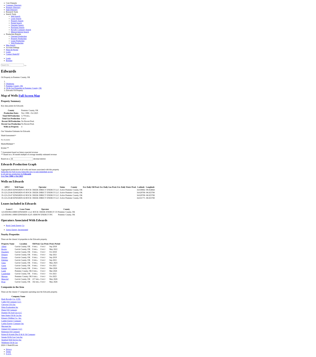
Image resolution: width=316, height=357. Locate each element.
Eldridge (4, 260)
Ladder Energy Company (11, 321)
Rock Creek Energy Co (15, 225)
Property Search (17, 21)
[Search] (25, 65)
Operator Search (17, 25)
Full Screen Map (29, 95)
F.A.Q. (8, 354)
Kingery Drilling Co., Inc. (11, 318)
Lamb (3, 271)
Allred (3, 246)
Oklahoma (10, 84)
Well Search (15, 16)
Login (8, 58)
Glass (3, 263)
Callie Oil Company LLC (11, 302)
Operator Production (19, 36)
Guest (3, 265)
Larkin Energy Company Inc (12, 324)
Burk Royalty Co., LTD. (11, 299)
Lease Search (16, 19)
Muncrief (5, 279)
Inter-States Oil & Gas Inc (11, 315)
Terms (8, 352)
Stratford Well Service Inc (11, 340)
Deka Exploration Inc (9, 307)
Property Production (19, 39)
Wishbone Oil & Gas (9, 343)
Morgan (4, 276)
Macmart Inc (6, 326)
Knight (4, 268)
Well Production (17, 43)
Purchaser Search (17, 27)
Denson (4, 257)
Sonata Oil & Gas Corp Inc (12, 337)
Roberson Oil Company (10, 332)
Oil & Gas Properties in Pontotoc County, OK (24, 88)
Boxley (4, 249)
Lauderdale (5, 274)
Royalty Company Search (21, 30)
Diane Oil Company (9, 310)
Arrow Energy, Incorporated (17, 230)
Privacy (9, 349)
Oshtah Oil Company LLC (11, 329)
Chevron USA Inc (8, 305)
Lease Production (17, 41)
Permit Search (16, 23)
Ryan (3, 282)
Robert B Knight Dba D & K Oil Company (18, 334)
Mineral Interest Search (20, 32)
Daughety (5, 252)
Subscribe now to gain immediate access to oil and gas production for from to (27, 174)
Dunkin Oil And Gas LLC (11, 313)
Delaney (4, 255)
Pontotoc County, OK (14, 86)
